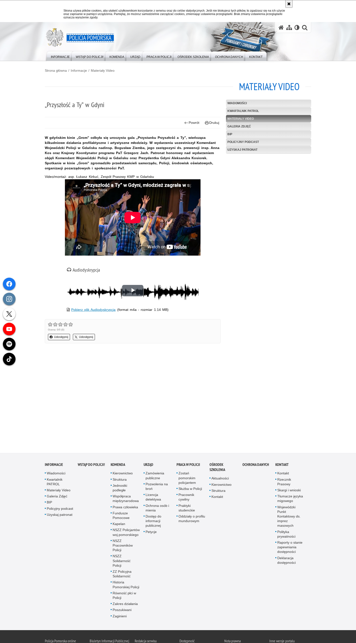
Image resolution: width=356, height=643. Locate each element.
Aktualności (220, 479)
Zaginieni (120, 617)
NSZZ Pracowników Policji (123, 546)
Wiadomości (237, 103)
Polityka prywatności (286, 535)
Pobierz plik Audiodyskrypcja (93, 310)
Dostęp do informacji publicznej (153, 522)
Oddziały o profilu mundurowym (191, 520)
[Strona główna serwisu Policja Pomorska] (281, 27)
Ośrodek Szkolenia (217, 468)
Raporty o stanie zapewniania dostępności (289, 548)
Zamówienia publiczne (155, 476)
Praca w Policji (188, 465)
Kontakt (217, 498)
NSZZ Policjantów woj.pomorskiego (126, 533)
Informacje (79, 70)
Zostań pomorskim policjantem (187, 479)
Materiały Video (103, 70)
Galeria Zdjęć (239, 126)
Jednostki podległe (120, 489)
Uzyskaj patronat (242, 149)
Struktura (120, 481)
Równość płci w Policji (124, 596)
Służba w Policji (190, 490)
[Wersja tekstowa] (297, 27)
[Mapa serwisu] (289, 27)
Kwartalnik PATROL (243, 111)
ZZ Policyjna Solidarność (122, 575)
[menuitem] (60, 56)
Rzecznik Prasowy (284, 483)
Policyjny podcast (243, 142)
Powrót (194, 123)
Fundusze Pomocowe (121, 516)
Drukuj (214, 123)
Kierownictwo (123, 474)
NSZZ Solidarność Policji (122, 561)
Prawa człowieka (125, 508)
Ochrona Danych (255, 465)
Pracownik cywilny (186, 498)
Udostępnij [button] (61, 337)
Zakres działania (125, 605)
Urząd (148, 465)
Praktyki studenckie (186, 509)
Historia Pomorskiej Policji (126, 585)
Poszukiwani (122, 611)
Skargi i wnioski (289, 491)
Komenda (118, 465)
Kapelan (119, 525)
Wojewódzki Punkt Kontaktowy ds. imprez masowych (289, 517)
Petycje (151, 533)
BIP (229, 134)
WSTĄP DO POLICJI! (91, 465)
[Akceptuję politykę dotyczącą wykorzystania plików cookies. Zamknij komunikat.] (289, 4)
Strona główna (56, 70)
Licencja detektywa (153, 498)
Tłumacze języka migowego (290, 499)
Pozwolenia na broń (157, 487)
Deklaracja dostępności (286, 561)
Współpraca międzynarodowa (126, 499)
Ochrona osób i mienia (157, 509)
